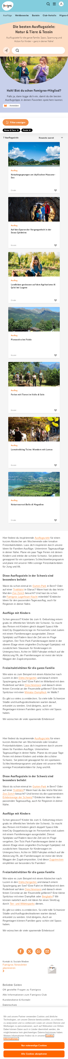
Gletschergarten (27, 677)
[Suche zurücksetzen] (59, 50)
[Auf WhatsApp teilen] (38, 951)
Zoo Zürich (18, 593)
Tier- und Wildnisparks (22, 903)
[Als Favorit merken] (55, 190)
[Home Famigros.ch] (8, 6)
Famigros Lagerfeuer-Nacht (22, 596)
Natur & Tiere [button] (10, 130)
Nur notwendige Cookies (34, 1045)
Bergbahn (47, 896)
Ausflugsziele (42, 537)
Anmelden (14, 106)
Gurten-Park (39, 585)
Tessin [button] (25, 130)
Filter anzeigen (17, 122)
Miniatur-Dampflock (36, 692)
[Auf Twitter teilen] (29, 951)
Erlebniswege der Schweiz (17, 797)
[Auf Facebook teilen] (20, 951)
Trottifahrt (18, 589)
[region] (34, 1033)
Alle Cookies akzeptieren (34, 1054)
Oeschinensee (33, 685)
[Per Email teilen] (47, 951)
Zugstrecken (56, 859)
